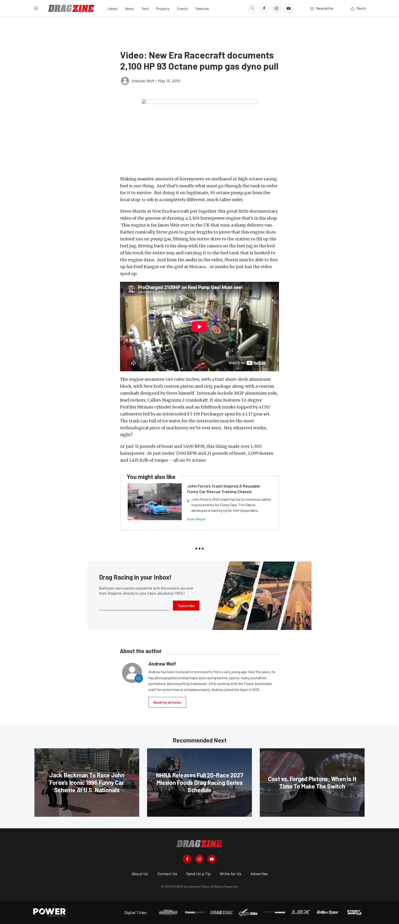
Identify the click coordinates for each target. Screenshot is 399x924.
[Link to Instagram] (276, 8)
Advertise (259, 873)
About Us (140, 873)
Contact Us (167, 873)
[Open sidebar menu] (36, 8)
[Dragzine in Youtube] (211, 859)
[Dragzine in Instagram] (199, 859)
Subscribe (186, 605)
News (129, 8)
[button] (199, 135)
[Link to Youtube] (288, 8)
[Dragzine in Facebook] (187, 859)
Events (182, 8)
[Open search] (252, 8)
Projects (162, 8)
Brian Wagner (196, 519)
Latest (112, 8)
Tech (145, 8)
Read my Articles (167, 702)
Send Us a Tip (198, 873)
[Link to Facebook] (264, 8)
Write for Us (230, 873)
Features (202, 8)
